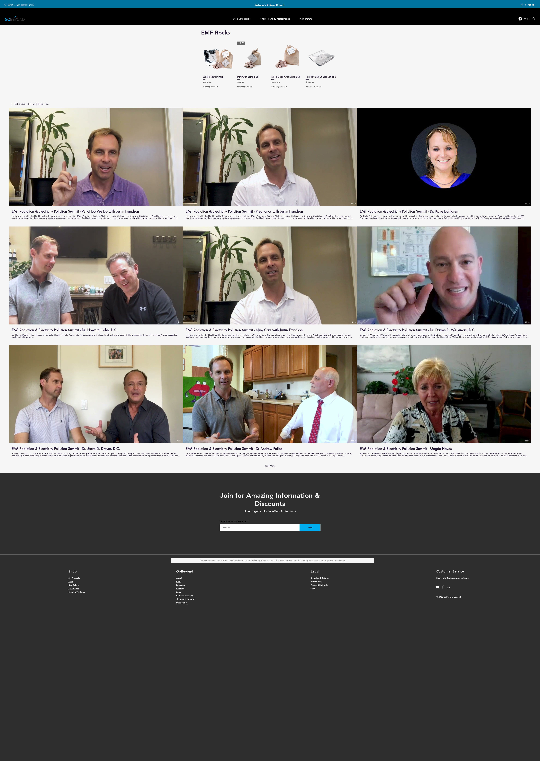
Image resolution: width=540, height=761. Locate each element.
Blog (178, 581)
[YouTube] (529, 4)
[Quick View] (218, 57)
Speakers (180, 585)
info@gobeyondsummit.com (456, 578)
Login (178, 592)
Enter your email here (234, 521)
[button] (534, 18)
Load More (270, 465)
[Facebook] (525, 4)
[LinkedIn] (448, 587)
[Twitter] (533, 4)
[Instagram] (522, 4)
